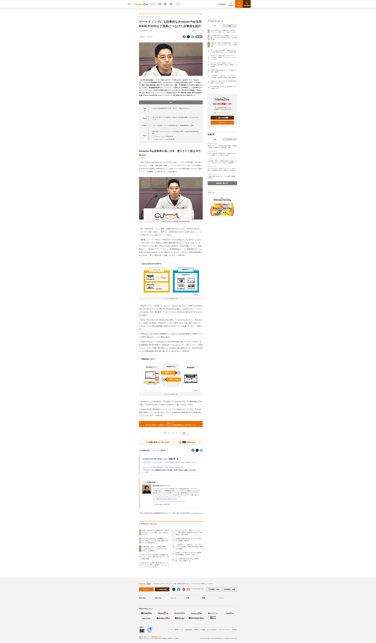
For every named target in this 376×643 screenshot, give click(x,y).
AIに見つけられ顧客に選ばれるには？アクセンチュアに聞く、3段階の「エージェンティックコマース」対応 (155, 565)
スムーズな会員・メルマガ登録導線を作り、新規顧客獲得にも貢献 (173, 125)
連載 (165, 4)
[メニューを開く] (129, 4)
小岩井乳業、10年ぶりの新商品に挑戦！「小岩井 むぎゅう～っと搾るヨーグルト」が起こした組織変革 (155, 549)
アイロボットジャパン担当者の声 (163, 136)
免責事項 (196, 629)
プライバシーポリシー (224, 629)
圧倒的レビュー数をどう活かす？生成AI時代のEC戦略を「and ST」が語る (188, 554)
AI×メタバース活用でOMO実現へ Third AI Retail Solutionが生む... (164, 467)
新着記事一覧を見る (222, 183)
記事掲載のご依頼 (229, 589)
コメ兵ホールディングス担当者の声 (163, 139)
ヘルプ (171, 629)
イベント (178, 4)
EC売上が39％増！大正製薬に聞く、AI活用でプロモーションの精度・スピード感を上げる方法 (155, 532)
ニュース (152, 4)
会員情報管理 (188, 629)
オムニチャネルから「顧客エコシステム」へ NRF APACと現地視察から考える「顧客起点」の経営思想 (188, 532)
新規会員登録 (223, 118)
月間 (229, 26)
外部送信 (234, 629)
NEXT (184, 433)
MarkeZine (142, 598)
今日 (215, 26)
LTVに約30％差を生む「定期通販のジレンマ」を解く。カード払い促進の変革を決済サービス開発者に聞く (155, 540)
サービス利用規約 (212, 629)
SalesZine (158, 598)
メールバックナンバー (223, 113)
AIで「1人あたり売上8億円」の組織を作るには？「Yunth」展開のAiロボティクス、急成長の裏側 (155, 557)
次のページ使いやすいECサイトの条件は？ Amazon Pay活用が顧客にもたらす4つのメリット (170, 424)
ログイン (223, 122)
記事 (159, 4)
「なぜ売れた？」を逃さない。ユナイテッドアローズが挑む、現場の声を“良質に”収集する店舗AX (188, 546)
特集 (171, 4)
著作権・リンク (179, 629)
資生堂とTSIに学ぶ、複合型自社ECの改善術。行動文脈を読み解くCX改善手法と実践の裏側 (222, 146)
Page (145, 118)
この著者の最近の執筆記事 (161, 504)
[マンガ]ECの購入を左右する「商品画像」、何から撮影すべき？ (187, 560)
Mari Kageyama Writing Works (167, 499)
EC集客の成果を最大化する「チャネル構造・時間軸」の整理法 (188, 539)
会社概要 (203, 629)
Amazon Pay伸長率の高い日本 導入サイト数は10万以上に (171, 108)
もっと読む (145, 472)
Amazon (142, 37)
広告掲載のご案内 (213, 589)
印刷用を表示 (146, 450)
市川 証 (148, 30)
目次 (170, 102)
